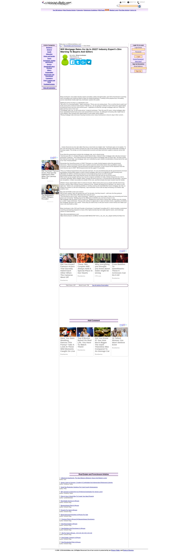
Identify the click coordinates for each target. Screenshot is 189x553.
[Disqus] (93, 386)
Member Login (114, 10)
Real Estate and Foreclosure (49, 75)
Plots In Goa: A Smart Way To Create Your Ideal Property (77, 496)
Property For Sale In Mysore (69, 510)
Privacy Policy (115, 550)
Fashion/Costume (49, 84)
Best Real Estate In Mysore (69, 524)
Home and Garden (49, 56)
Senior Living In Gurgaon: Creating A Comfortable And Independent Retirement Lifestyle (87, 482)
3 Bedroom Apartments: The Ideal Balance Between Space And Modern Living (84, 478)
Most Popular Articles (69, 10)
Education (49, 54)
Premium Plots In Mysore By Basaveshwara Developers (77, 519)
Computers (49, 78)
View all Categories (49, 88)
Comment (72, 58)
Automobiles (49, 72)
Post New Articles (124, 10)
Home (123, 2)
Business (49, 47)
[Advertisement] (94, 27)
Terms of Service (128, 550)
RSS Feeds (101, 10)
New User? (138, 61)
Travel (49, 58)
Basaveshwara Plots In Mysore (70, 505)
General (49, 50)
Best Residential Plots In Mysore (71, 542)
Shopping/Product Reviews (49, 67)
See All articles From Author (100, 285)
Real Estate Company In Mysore (71, 537)
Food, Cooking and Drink (49, 81)
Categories (80, 10)
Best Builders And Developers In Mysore (73, 528)
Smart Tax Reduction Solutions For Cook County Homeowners (79, 487)
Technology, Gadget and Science (49, 61)
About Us (133, 2)
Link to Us (133, 10)
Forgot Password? (138, 59)
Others (49, 70)
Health (49, 52)
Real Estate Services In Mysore (70, 501)
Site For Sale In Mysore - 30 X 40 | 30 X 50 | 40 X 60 (76, 533)
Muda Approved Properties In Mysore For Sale (74, 514)
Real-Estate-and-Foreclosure (72, 46)
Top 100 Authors (57, 10)
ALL (60, 46)
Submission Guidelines (90, 10)
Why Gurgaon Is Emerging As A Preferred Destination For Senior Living (82, 492)
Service (49, 64)
